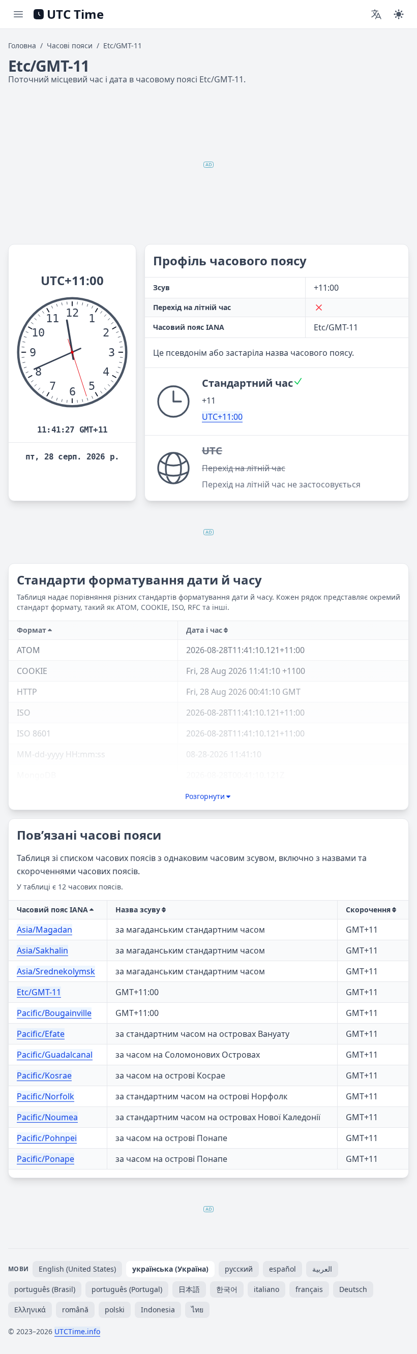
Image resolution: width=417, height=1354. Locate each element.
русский (239, 1269)
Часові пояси (70, 45)
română (75, 1309)
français (309, 1289)
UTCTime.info (77, 1331)
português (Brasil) (44, 1289)
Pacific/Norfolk (45, 1096)
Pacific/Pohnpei (47, 1138)
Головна (22, 45)
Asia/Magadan (44, 929)
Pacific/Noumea (47, 1117)
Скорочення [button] (368, 909)
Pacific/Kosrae (44, 1075)
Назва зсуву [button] (137, 909)
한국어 (226, 1289)
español (282, 1269)
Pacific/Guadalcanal (55, 1054)
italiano (266, 1289)
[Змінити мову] (376, 14)
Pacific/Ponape (45, 1158)
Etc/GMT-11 (39, 992)
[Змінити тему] (399, 14)
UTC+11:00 (222, 416)
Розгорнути (205, 796)
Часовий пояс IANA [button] (52, 909)
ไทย (197, 1309)
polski (115, 1309)
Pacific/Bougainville (54, 1013)
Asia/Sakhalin (42, 950)
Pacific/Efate (41, 1033)
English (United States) (77, 1269)
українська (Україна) (170, 1269)
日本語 (189, 1289)
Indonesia (158, 1309)
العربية (322, 1269)
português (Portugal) (127, 1289)
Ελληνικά (30, 1309)
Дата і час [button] (204, 630)
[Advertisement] (208, 165)
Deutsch (353, 1289)
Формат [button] (31, 630)
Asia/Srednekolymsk (56, 971)
